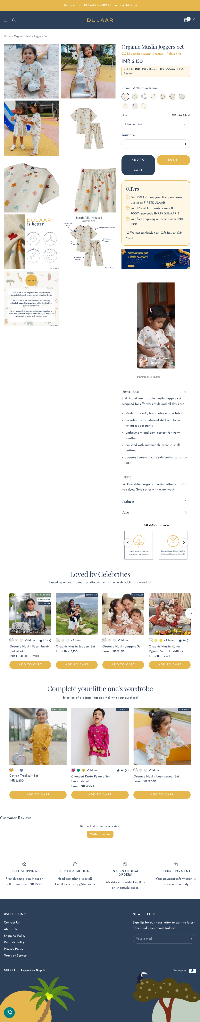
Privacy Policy (13, 949)
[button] (127, 542)
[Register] (190, 939)
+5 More (30, 640)
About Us (10, 929)
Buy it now (173, 162)
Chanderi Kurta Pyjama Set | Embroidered (91, 779)
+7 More (76, 640)
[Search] (14, 20)
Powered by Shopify (33, 970)
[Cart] (186, 20)
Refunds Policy (14, 942)
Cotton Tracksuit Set (23, 775)
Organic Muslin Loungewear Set (156, 776)
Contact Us (12, 922)
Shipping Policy (14, 936)
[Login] (194, 20)
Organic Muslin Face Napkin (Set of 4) (29, 649)
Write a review (100, 834)
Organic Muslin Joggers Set (75, 646)
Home (7, 36)
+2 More (169, 640)
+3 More (92, 770)
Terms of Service (15, 955)
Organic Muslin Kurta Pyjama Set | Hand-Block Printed (166, 649)
